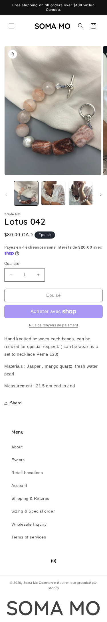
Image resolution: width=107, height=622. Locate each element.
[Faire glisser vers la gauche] (6, 194)
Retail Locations (27, 472)
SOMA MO (53, 608)
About (17, 447)
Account (19, 485)
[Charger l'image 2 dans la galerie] (53, 193)
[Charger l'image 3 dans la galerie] (80, 193)
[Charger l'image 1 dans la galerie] (26, 193)
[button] (11, 26)
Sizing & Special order (33, 511)
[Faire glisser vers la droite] (100, 194)
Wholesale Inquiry (29, 524)
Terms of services (28, 537)
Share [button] (16, 403)
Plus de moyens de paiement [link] (53, 325)
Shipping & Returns (30, 498)
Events (18, 460)
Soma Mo (30, 582)
